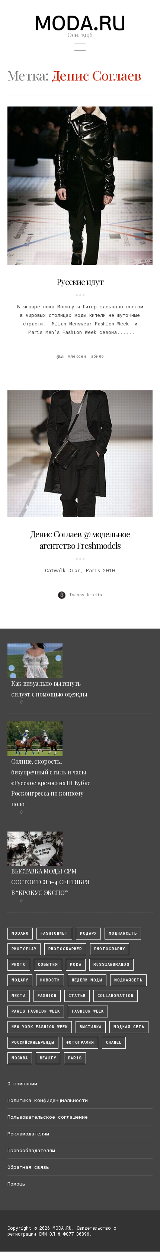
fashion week (88, 1011)
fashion (47, 995)
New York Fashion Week (40, 1026)
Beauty (48, 1058)
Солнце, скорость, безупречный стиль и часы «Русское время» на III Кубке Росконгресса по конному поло (50, 782)
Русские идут (80, 281)
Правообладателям (31, 1150)
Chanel (114, 1042)
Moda (75, 964)
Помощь (16, 1183)
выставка (91, 1026)
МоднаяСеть (123, 933)
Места (19, 995)
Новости (50, 980)
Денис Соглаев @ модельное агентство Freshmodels (80, 539)
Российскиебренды (33, 1042)
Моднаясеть (128, 980)
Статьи (77, 995)
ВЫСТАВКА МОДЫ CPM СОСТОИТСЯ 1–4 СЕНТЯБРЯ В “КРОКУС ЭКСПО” (50, 881)
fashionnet (54, 933)
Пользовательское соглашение (47, 1117)
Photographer (65, 949)
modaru (20, 933)
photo (19, 964)
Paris (75, 1058)
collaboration (115, 995)
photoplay (24, 949)
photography (109, 949)
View (76, 186)
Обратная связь (28, 1167)
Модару (20, 980)
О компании (22, 1083)
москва (20, 1058)
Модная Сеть (128, 1026)
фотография (80, 1042)
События (48, 964)
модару (88, 933)
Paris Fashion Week (36, 1011)
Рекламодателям (28, 1133)
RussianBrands (111, 964)
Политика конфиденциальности (47, 1100)
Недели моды (87, 980)
